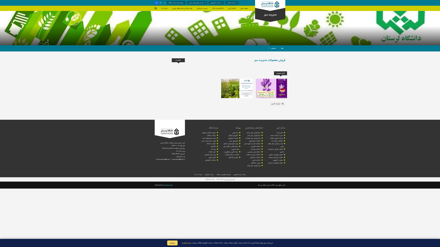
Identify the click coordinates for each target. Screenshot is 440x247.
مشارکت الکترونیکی (210, 160)
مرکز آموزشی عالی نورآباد (253, 166)
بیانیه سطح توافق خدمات (209, 138)
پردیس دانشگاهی (255, 163)
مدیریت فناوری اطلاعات (276, 138)
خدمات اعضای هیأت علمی (196, 3)
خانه (282, 48)
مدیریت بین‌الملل (202, 8)
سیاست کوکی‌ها (209, 174)
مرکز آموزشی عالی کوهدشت (252, 138)
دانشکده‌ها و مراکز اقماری (254, 127)
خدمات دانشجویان (215, 3)
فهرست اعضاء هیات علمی (209, 141)
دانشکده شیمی (256, 160)
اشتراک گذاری (276, 103)
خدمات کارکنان (231, 3)
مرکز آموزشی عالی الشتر (253, 135)
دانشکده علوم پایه (255, 149)
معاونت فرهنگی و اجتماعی (275, 163)
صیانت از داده (198, 174)
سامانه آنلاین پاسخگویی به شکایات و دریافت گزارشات (231, 153)
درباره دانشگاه (213, 127)
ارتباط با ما (164, 8)
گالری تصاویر (212, 157)
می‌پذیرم (172, 243)
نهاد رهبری (235, 133)
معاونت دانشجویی (278, 160)
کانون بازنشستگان (233, 157)
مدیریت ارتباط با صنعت (276, 135)
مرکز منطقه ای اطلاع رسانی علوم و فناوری (231, 147)
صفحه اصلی (244, 8)
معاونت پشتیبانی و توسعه (276, 157)
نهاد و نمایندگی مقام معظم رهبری (276, 145)
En (161, 3)
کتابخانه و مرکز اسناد (277, 141)
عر (165, 3)
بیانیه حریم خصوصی (210, 155)
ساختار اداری (280, 127)
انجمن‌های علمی (233, 141)
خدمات (273, 48)
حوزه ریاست (279, 133)
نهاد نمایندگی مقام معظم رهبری (182, 8)
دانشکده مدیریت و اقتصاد (253, 155)
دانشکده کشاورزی (255, 146)
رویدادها (213, 149)
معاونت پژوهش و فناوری (276, 155)
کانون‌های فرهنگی (233, 135)
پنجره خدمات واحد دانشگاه (175, 3)
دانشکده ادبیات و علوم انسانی (252, 144)
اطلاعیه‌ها (213, 146)
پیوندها (238, 127)
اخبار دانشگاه (212, 152)
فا (156, 3)
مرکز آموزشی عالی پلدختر (253, 133)
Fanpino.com (168, 185)
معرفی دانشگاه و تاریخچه (209, 133)
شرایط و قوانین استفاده (223, 174)
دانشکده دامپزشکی (255, 157)
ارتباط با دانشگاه (211, 135)
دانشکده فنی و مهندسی (254, 152)
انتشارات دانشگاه (211, 144)
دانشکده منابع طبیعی (254, 141)
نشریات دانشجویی (233, 138)
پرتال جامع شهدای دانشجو (231, 144)
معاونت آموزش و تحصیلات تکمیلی (276, 150)
